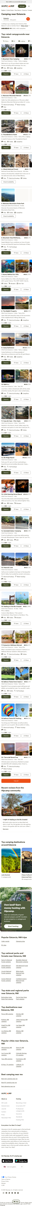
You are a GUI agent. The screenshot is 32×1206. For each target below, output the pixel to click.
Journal (3, 1109)
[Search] (28, 19)
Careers (3, 1112)
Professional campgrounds (20, 1110)
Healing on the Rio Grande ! (18, 819)
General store (5, 1106)
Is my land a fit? (20, 1106)
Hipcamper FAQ (6, 1117)
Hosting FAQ (20, 1120)
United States (10, 10)
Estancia (24, 10)
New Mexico (18, 10)
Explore (3, 10)
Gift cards (4, 1103)
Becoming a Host (21, 1103)
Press (3, 1114)
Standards (19, 1117)
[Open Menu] (29, 6)
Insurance (19, 1114)
